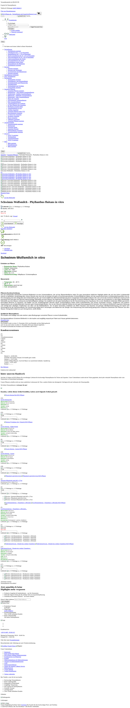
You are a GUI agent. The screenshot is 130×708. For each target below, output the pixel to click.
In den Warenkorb (8, 223)
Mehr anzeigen (12, 143)
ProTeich (24, 705)
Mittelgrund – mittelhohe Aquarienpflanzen (20, 95)
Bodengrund (11, 126)
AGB (5, 663)
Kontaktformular (14, 640)
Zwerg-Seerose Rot (6, 399)
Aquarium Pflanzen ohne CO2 (16, 111)
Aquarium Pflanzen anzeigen (16, 91)
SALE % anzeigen (13, 135)
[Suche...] (21, 16)
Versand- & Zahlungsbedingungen (13, 661)
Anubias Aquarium (13, 110)
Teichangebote (12, 137)
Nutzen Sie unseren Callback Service (14, 666)
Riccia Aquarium (12, 118)
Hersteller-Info (8, 250)
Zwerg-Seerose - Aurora (7, 453)
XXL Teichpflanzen (9, 76)
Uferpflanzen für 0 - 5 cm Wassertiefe (18, 52)
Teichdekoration (12, 84)
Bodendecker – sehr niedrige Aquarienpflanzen (21, 92)
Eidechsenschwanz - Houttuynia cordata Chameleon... (16, 548)
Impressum (7, 652)
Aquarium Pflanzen (9, 89)
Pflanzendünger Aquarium (15, 130)
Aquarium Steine (12, 127)
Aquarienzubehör (9, 122)
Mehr (5, 141)
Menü (2, 41)
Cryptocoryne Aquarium (14, 114)
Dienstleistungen (10, 11)
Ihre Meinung (4, 367)
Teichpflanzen (8, 49)
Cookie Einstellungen (10, 671)
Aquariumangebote (13, 138)
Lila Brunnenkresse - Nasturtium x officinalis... (14, 509)
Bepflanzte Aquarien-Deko (15, 106)
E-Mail (10, 25)
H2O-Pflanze (20, 395)
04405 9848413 (17, 8)
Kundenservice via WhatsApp (12, 657)
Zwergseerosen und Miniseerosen (17, 71)
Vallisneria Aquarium (14, 119)
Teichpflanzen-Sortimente (11, 75)
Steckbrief (7, 248)
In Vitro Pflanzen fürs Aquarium (17, 105)
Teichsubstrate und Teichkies (16, 86)
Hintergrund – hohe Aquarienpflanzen (18, 97)
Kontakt (6, 658)
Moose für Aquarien (13, 98)
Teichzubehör (8, 78)
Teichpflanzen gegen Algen (15, 62)
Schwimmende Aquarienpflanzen (17, 100)
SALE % (6, 133)
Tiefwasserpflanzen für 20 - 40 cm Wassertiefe (21, 57)
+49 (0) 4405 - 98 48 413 (8, 632)
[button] (1, 163)
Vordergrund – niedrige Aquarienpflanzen (19, 94)
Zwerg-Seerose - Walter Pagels (9, 426)
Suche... (29, 16)
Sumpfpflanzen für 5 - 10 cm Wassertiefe (19, 54)
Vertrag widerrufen (9, 674)
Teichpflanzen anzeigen (14, 51)
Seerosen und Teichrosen (15, 70)
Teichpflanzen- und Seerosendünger (18, 81)
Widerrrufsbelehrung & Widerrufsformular (16, 660)
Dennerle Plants (5, 193)
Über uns (3, 11)
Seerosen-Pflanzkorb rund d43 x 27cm (11, 480)
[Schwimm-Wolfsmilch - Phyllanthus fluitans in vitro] (16, 174)
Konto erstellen (15, 30)
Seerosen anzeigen (13, 68)
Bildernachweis (8, 668)
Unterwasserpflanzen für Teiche (17, 59)
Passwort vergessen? (17, 32)
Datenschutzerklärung (10, 665)
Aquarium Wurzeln (13, 129)
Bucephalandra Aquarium (15, 113)
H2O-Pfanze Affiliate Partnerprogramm (15, 655)
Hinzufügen (20, 223)
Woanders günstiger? (6, 228)
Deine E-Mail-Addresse (7, 599)
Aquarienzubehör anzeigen (15, 124)
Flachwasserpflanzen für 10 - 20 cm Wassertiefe (21, 56)
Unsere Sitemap (8, 669)
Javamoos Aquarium (13, 116)
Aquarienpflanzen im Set (15, 108)
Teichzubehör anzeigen (14, 79)
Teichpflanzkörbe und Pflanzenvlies (18, 83)
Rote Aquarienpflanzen (14, 102)
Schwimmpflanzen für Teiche (16, 60)
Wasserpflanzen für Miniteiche (16, 64)
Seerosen (6, 67)
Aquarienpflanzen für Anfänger (16, 103)
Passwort (10, 27)
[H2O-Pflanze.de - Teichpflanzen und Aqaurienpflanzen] (19, 14)
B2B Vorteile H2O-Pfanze (11, 653)
